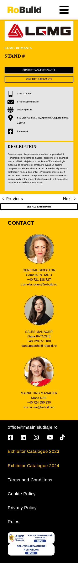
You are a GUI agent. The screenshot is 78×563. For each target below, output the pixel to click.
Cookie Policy (22, 493)
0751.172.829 (24, 93)
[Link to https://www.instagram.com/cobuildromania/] (37, 437)
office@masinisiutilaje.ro (33, 427)
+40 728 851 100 (39, 341)
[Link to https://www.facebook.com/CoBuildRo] (11, 437)
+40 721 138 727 (39, 279)
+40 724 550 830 (39, 402)
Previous (14, 198)
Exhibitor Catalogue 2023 (33, 451)
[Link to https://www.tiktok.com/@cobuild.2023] (63, 437)
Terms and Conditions (30, 479)
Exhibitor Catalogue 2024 (33, 465)
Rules (13, 521)
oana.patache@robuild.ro (39, 345)
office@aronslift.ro (28, 101)
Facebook (22, 131)
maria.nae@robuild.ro (39, 407)
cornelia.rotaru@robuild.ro (39, 284)
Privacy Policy (22, 507)
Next (67, 198)
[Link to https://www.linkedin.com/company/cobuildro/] (24, 437)
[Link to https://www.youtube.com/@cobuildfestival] (50, 437)
